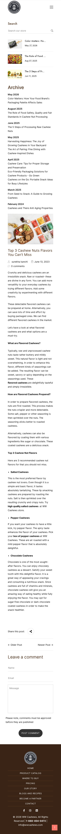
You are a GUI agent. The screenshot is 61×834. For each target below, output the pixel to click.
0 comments (18, 266)
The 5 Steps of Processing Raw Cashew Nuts (29, 129)
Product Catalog (30, 773)
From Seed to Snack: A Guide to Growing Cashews (30, 195)
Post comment (31, 733)
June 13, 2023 (42, 261)
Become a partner (30, 798)
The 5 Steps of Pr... (34, 71)
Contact (30, 803)
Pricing (30, 783)
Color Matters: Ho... (35, 40)
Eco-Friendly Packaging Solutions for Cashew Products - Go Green (28, 173)
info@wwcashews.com (30, 824)
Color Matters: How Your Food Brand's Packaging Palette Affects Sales (28, 100)
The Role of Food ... (35, 56)
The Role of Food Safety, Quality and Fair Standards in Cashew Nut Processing (30, 114)
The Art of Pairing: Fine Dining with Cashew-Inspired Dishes (26, 151)
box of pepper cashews (26, 536)
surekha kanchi (20, 261)
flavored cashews (18, 382)
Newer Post (44, 644)
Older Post (16, 644)
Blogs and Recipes (30, 793)
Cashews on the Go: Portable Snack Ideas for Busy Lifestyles (30, 181)
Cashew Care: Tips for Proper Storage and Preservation (28, 165)
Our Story (30, 788)
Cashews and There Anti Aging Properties (30, 208)
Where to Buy (30, 778)
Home (30, 768)
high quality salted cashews (24, 506)
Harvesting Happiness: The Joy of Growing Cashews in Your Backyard (27, 143)
